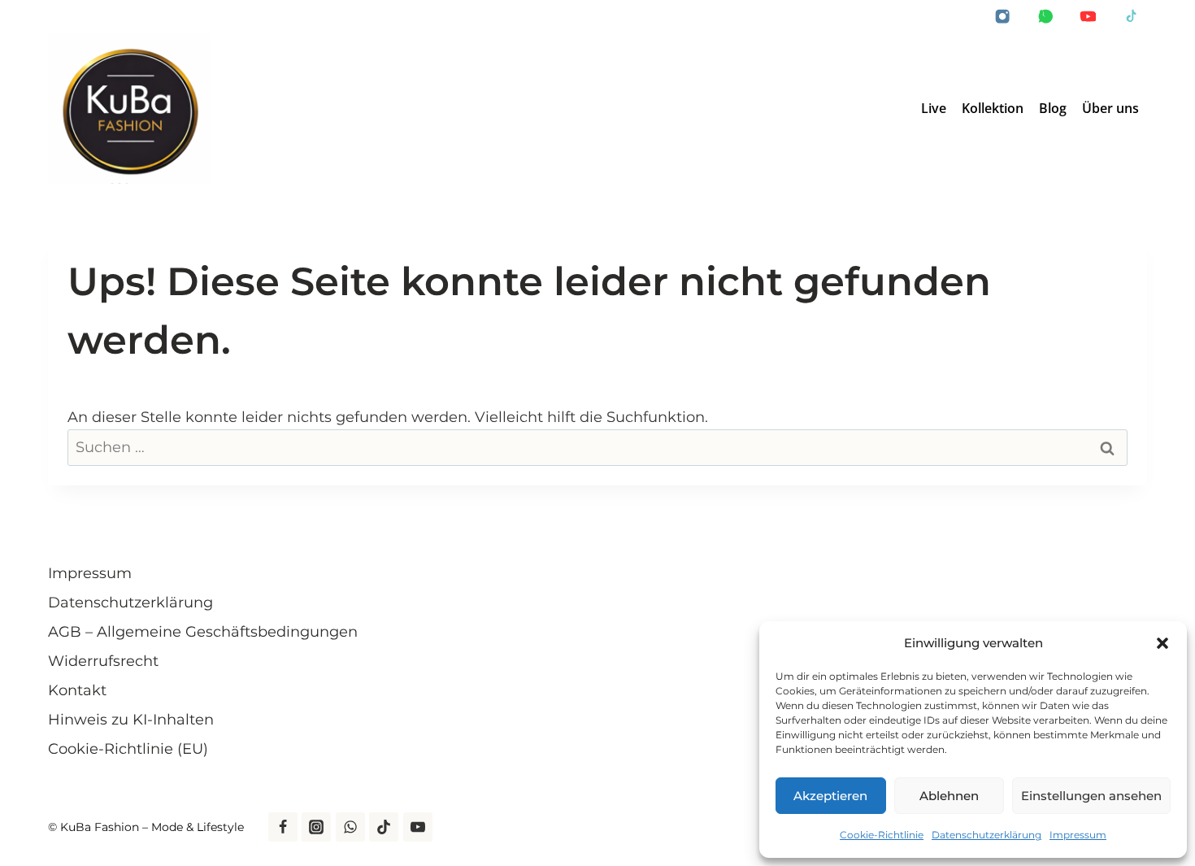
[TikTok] (1131, 16)
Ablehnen (949, 795)
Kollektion (992, 108)
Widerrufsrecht (103, 661)
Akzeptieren (830, 795)
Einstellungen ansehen (1091, 795)
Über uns (1110, 108)
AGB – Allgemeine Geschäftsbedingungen (203, 632)
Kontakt (77, 690)
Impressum (1077, 835)
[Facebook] (283, 827)
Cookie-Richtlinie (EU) (128, 749)
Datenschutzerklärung (986, 835)
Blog (1053, 108)
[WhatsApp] (1045, 16)
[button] (1162, 643)
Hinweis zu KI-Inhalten (131, 720)
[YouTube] (1088, 16)
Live (933, 108)
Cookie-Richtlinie (881, 835)
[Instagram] (1002, 16)
